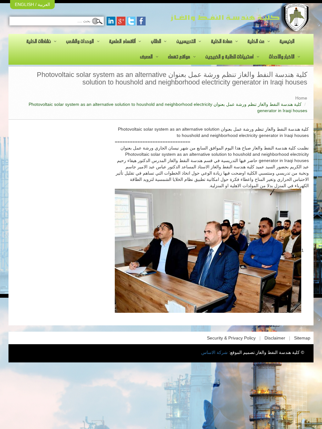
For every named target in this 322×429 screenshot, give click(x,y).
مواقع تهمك (179, 57)
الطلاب (156, 41)
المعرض (146, 57)
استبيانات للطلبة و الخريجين (229, 57)
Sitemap (302, 337)
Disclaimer (274, 337)
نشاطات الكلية (38, 41)
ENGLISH (24, 4)
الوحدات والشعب (80, 41)
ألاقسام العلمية (122, 41)
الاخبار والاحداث (282, 57)
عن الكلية (255, 41)
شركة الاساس (214, 352)
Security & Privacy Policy (231, 337)
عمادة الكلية (221, 41)
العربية (43, 4)
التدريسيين (186, 41)
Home (301, 97)
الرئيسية (287, 41)
